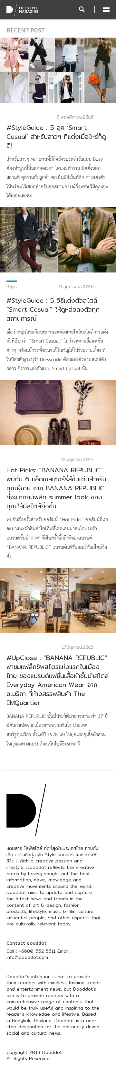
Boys (11, 286)
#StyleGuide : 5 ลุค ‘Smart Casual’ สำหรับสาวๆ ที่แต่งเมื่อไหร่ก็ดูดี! (56, 136)
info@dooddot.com (27, 957)
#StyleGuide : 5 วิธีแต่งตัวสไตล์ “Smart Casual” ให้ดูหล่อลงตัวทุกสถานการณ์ (53, 309)
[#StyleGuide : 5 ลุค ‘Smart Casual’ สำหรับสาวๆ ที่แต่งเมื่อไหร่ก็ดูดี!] (58, 69)
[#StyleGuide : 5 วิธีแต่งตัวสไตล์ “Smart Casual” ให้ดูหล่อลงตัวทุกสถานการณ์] (58, 239)
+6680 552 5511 (37, 951)
